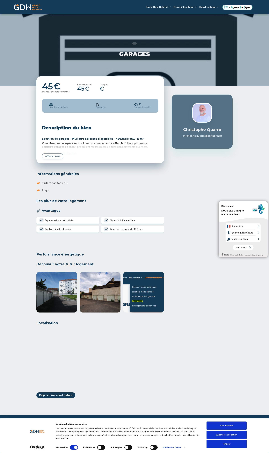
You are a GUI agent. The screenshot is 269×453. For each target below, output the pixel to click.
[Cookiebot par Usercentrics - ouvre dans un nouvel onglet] (37, 447)
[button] (158, 7)
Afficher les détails (172, 447)
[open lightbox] (56, 292)
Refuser (226, 444)
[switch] (101, 447)
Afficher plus (52, 156)
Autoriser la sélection (226, 435)
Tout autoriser (226, 425)
